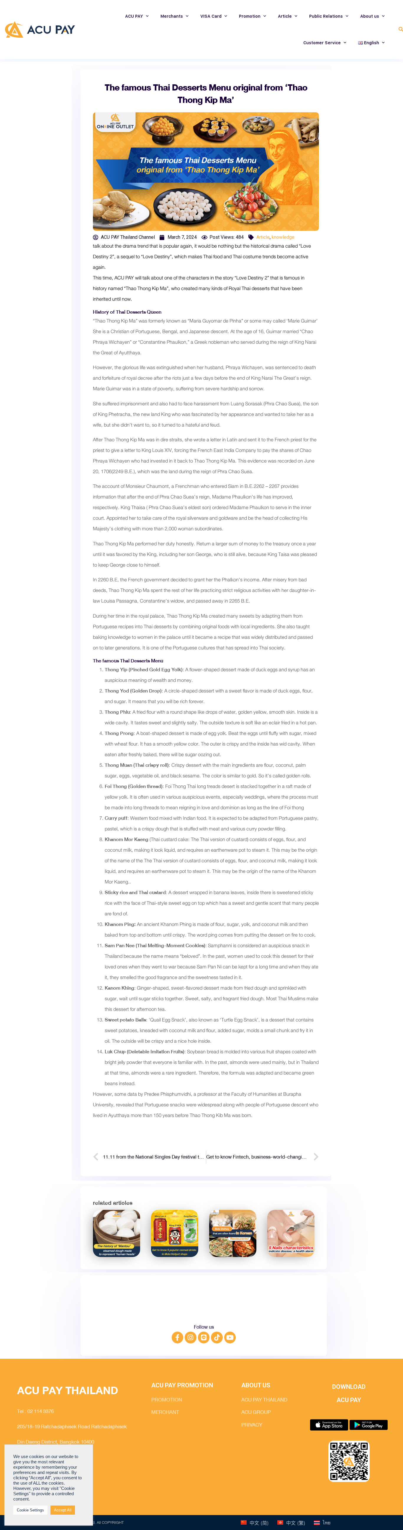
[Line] (204, 1337)
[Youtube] (230, 1337)
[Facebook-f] (178, 1337)
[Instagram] (190, 1337)
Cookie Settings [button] (30, 1510)
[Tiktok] (217, 1337)
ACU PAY (134, 16)
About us (369, 16)
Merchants (171, 16)
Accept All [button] (62, 1510)
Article (285, 16)
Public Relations (326, 16)
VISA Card (211, 16)
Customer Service (322, 42)
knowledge (283, 237)
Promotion (250, 16)
